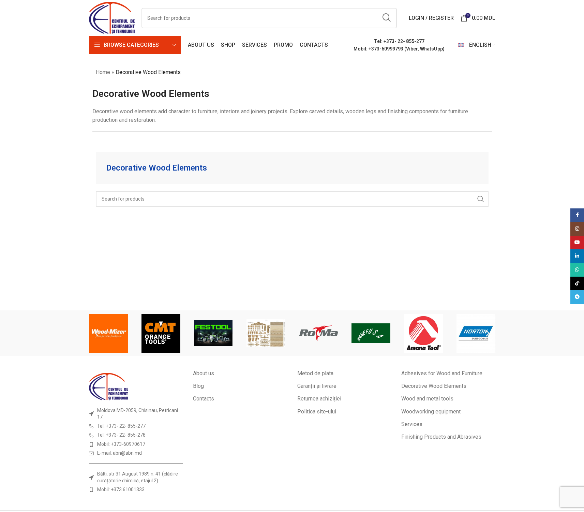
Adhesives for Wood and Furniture (441, 373)
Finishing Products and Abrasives (441, 437)
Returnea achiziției (319, 398)
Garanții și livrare (316, 386)
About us (203, 373)
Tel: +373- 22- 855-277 (399, 41)
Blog (198, 386)
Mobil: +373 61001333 (121, 489)
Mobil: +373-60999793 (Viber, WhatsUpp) (399, 49)
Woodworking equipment (431, 411)
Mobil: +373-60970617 (121, 444)
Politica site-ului (316, 411)
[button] (96, 333)
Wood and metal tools (427, 398)
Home (103, 72)
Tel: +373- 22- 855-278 (121, 435)
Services (411, 424)
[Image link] (108, 386)
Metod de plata (315, 373)
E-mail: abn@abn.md (119, 453)
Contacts (203, 398)
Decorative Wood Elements (433, 386)
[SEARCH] (386, 18)
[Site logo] (112, 17)
